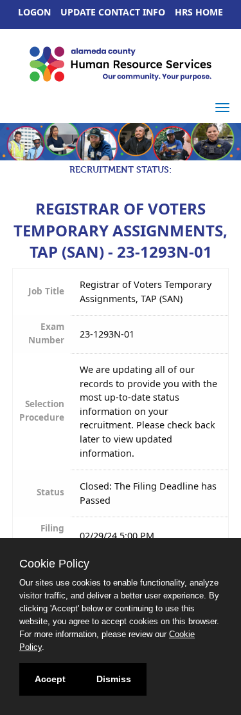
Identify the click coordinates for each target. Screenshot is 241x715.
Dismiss (113, 679)
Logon (34, 12)
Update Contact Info (112, 12)
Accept (50, 679)
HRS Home (199, 12)
